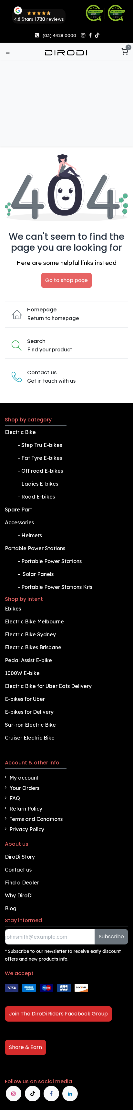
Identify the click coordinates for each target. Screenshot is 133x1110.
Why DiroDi (19, 895)
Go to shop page (66, 280)
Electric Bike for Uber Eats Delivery (49, 686)
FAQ (14, 798)
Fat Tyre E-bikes (42, 458)
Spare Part (18, 509)
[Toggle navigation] (8, 52)
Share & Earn (25, 1047)
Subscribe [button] (111, 936)
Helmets (31, 535)
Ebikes (13, 608)
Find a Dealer (22, 882)
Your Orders (24, 788)
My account (24, 777)
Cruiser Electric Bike (30, 737)
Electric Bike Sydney (31, 634)
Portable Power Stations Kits (57, 587)
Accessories (19, 522)
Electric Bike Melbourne (35, 621)
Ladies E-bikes (39, 483)
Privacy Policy (26, 829)
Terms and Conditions (36, 819)
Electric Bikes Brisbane (34, 647)
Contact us (18, 869)
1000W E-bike (22, 673)
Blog (10, 908)
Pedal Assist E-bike (28, 660)
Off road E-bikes (42, 471)
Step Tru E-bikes (41, 445)
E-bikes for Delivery (30, 712)
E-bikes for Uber (25, 699)
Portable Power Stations (35, 548)
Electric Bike (21, 432)
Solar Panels (38, 574)
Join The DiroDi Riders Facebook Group (58, 1013)
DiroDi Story (20, 856)
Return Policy (25, 808)
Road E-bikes (38, 496)
